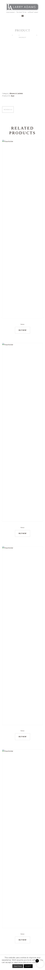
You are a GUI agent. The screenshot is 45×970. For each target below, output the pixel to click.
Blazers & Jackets (28, 35)
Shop (16, 35)
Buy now (22, 330)
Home (9, 35)
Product (22, 324)
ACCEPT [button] (28, 966)
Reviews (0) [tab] (8, 109)
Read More (18, 966)
